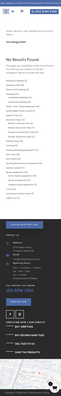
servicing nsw (16, 323)
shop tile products (27, 352)
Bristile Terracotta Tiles (41, 31)
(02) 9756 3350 (44, 11)
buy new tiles (24, 327)
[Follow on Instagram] (20, 314)
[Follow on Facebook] (10, 314)
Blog (46, 392)
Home (9, 31)
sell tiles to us (25, 344)
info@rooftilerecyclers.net (26, 259)
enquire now (19, 302)
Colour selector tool (25, 225)
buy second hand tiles (29, 335)
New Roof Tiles (21, 31)
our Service (37, 323)
